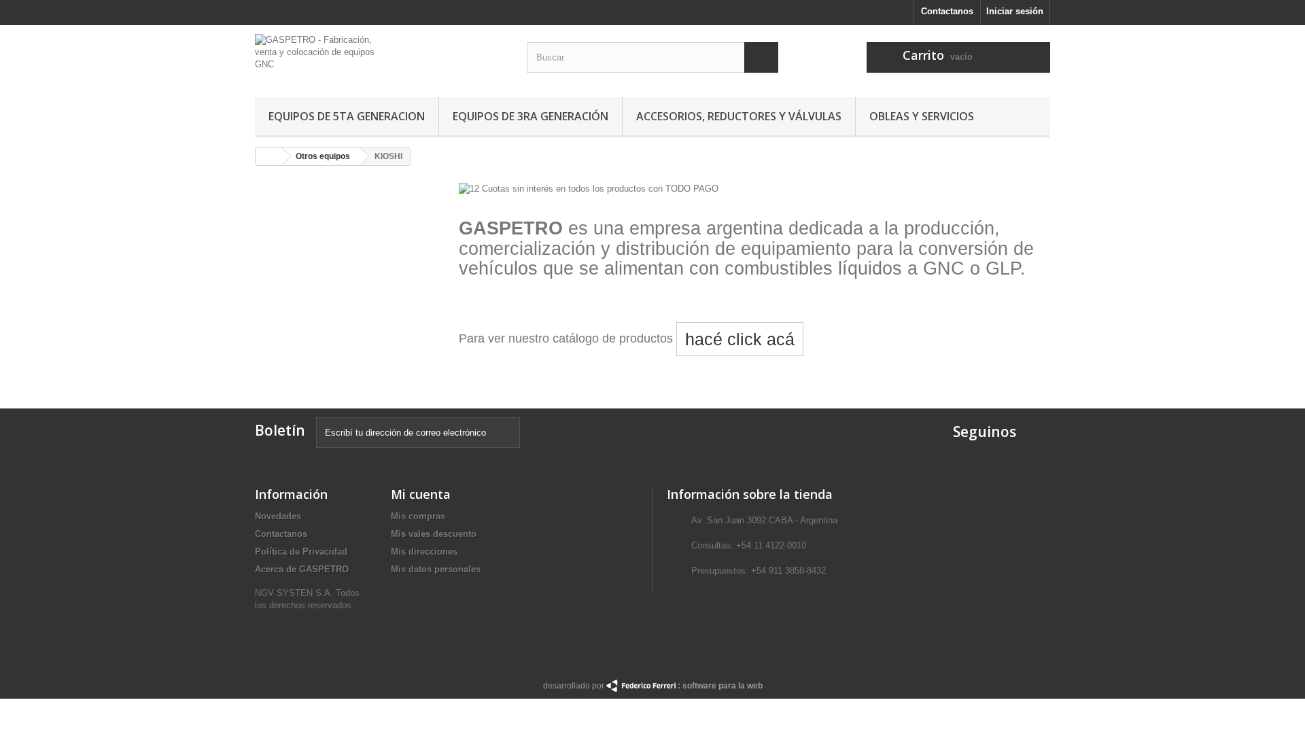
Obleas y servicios (921, 116)
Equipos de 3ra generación (530, 116)
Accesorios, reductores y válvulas (738, 116)
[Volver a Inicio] (269, 156)
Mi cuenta (421, 494)
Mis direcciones (424, 551)
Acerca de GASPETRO (302, 569)
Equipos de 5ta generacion (346, 116)
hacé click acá (740, 339)
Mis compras (418, 516)
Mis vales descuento (433, 534)
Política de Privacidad (301, 551)
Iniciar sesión (1014, 11)
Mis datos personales (436, 569)
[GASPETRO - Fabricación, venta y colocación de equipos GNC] (380, 57)
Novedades (278, 516)
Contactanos (947, 11)
